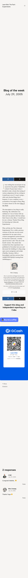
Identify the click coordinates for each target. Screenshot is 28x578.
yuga (9, 475)
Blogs (5, 383)
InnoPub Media (16, 287)
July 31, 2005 (12, 490)
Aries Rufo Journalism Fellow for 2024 (14, 283)
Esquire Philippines (8, 282)
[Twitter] (14, 292)
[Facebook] (12, 292)
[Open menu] (25, 6)
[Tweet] (19, 179)
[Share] (8, 179)
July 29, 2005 (12, 477)
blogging (4, 386)
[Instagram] (16, 292)
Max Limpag (12, 489)
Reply (24, 484)
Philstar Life (21, 280)
